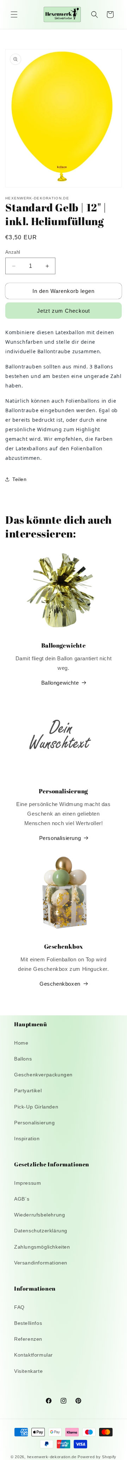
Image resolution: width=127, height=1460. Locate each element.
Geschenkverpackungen (43, 1074)
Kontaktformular (33, 1355)
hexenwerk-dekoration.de (52, 1457)
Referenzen (28, 1339)
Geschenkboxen (60, 984)
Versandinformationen (40, 1263)
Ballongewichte (60, 683)
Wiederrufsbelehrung (39, 1215)
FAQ (19, 1307)
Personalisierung (60, 838)
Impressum (27, 1183)
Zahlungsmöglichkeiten (42, 1247)
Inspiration (27, 1138)
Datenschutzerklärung (40, 1230)
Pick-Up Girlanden (36, 1107)
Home (21, 1043)
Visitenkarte (28, 1371)
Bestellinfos (28, 1323)
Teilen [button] (19, 479)
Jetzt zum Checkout (63, 311)
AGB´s (22, 1199)
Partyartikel (28, 1090)
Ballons (23, 1059)
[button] (14, 14)
